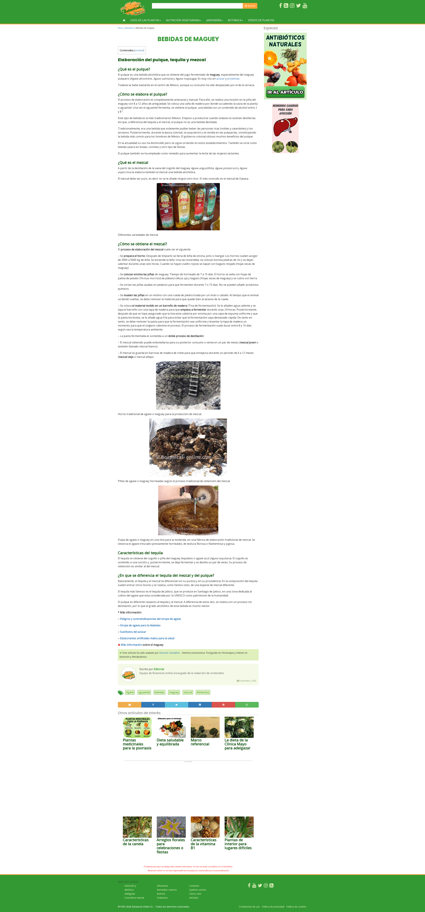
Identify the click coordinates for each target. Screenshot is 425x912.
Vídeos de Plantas (261, 20)
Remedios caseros (167, 889)
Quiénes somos (197, 889)
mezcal (188, 692)
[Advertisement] (188, 785)
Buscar (251, 5)
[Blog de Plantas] (271, 886)
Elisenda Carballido (169, 652)
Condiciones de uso (249, 906)
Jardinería (213, 20)
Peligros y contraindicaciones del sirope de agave (150, 619)
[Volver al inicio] (124, 20)
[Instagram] (266, 886)
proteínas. (233, 78)
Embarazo (162, 897)
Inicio (120, 28)
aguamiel (144, 692)
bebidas (159, 692)
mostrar (139, 50)
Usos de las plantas (144, 20)
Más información (131, 645)
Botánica (234, 20)
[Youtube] (254, 886)
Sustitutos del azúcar (133, 632)
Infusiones (162, 885)
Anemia (161, 893)
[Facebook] (249, 886)
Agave (130, 692)
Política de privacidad (273, 906)
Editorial (159, 669)
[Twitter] (260, 886)
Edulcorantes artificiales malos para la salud (147, 638)
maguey (174, 692)
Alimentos (129, 28)
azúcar (220, 78)
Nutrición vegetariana (183, 20)
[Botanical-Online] (133, 8)
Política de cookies (296, 906)
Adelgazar (130, 893)
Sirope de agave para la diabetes (140, 625)
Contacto (194, 885)
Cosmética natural (134, 897)
